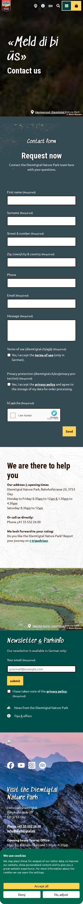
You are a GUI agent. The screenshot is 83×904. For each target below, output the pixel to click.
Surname (20, 213)
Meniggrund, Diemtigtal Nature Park (57, 112)
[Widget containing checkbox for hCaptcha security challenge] (34, 415)
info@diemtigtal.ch (21, 831)
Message (20, 316)
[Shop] (76, 6)
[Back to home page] (6, 6)
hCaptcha (20, 403)
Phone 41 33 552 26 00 (24, 826)
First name (21, 192)
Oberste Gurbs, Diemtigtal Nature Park (55, 626)
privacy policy (45, 384)
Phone (11, 275)
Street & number (25, 233)
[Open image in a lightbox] (30, 747)
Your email (21, 660)
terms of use (44, 355)
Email (18, 295)
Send (69, 431)
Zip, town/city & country (30, 254)
